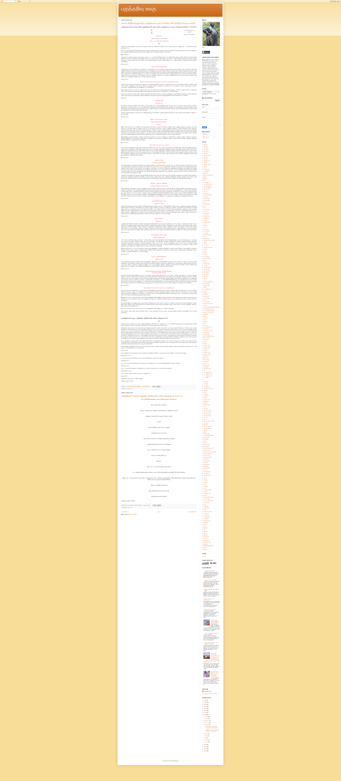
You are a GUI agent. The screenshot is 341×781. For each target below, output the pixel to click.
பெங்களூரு (205, 439)
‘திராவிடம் (205, 144)
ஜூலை (206, 733)
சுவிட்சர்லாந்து (206, 283)
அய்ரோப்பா (205, 153)
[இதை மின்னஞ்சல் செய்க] (153, 386)
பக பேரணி (205, 383)
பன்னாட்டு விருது (207, 415)
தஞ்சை (205, 300)
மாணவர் (205, 491)
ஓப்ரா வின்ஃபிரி (206, 204)
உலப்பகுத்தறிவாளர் (207, 186)
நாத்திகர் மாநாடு (207, 354)
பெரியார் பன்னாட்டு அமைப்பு (209, 451)
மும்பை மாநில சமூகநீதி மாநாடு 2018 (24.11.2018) (211, 643)
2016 (205, 748)
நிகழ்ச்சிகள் (206, 356)
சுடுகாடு (205, 278)
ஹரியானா (205, 544)
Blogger (171, 760)
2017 (205, 746)
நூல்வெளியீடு (206, 365)
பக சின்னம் (205, 381)
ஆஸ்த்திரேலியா (206, 169)
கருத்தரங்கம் (206, 213)
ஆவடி (204, 168)
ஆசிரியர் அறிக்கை (207, 164)
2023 (205, 706)
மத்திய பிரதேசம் (206, 471)
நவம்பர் (206, 718)
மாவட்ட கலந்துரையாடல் (208, 500)
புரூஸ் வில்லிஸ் (206, 437)
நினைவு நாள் (206, 359)
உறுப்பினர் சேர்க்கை (207, 187)
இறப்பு (204, 180)
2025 (205, 702)
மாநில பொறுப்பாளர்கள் (208, 497)
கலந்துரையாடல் (130, 388)
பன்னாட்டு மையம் (207, 413)
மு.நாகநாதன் (206, 502)
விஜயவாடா (205, 535)
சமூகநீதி (205, 265)
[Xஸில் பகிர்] (156, 386)
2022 (205, 708)
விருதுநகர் (205, 527)
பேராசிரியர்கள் (206, 464)
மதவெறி (205, 479)
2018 (205, 744)
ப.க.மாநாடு (205, 377)
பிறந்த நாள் (205, 423)
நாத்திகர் (205, 350)
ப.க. (204, 370)
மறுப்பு (204, 484)
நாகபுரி (204, 341)
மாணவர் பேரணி (206, 493)
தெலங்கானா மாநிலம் (208, 330)
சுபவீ (204, 280)
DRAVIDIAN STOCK (208, 545)
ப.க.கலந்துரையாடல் (207, 376)
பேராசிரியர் (205, 462)
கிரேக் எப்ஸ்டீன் (206, 238)
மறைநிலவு (205, 486)
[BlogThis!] (154, 386)
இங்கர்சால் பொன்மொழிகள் (210, 609)
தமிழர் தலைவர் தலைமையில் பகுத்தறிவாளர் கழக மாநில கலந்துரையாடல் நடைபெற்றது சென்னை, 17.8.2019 (159, 27)
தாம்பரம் (205, 305)
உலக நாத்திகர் (206, 182)
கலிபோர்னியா (206, 218)
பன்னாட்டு (205, 408)
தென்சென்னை (206, 334)
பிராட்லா (205, 419)
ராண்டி (204, 509)
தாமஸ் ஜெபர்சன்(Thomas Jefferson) (211, 307)
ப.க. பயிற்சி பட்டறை (207, 374)
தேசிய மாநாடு (206, 337)
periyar (205, 549)
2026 (205, 700)
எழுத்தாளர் (205, 196)
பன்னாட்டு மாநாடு (207, 412)
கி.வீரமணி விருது (207, 234)
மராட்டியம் (205, 480)
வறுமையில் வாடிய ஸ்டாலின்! (210, 580)
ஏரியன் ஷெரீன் (206, 198)
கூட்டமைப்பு (205, 245)
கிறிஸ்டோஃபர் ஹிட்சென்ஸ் (209, 240)
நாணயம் (205, 343)
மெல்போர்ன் (206, 506)
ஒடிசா (204, 202)
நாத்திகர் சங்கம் (206, 352)
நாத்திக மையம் (206, 348)
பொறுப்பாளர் (206, 466)
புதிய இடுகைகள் (125, 511)
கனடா (204, 227)
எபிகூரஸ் (205, 191)
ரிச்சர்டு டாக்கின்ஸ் (207, 511)
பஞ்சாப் (205, 392)
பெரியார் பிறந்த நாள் (207, 453)
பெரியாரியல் (206, 459)
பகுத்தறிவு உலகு (138, 9)
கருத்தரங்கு (206, 215)
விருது (204, 526)
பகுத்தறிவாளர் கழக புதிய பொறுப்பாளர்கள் (208, 599)
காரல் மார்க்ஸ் (206, 231)
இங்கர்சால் (205, 173)
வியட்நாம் (205, 524)
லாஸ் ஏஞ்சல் (206, 513)
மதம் (204, 477)
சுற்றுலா (205, 287)
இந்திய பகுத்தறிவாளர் (208, 175)
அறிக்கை (205, 158)
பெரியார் (205, 442)
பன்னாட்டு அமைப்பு (207, 410)
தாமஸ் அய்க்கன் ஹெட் (208, 309)
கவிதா (204, 224)
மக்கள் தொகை (206, 468)
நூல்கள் (205, 363)
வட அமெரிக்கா (206, 517)
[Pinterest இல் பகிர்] (160, 386)
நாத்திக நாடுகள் (207, 347)
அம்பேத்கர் (205, 146)
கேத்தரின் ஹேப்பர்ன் (207, 247)
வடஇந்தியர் (205, 518)
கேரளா (204, 251)
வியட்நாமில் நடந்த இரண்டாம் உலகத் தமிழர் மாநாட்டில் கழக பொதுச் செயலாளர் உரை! (215, 674)
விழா (204, 529)
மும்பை (205, 504)
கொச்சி (205, 253)
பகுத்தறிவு (205, 390)
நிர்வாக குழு (206, 357)
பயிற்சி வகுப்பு (206, 401)
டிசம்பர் (206, 716)
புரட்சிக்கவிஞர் (206, 433)
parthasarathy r (208, 691)
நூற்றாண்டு (206, 366)
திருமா (204, 319)
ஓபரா (204, 205)
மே (205, 738)
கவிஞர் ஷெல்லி (206, 222)
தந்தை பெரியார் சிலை (208, 303)
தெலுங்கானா (206, 332)
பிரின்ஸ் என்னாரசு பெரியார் (209, 421)
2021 (205, 710)
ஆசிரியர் (205, 162)
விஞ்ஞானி (205, 522)
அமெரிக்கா (205, 148)
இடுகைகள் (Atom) (132, 514)
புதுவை (205, 432)
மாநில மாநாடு (206, 498)
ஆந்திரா (205, 166)
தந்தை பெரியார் (206, 301)
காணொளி (205, 229)
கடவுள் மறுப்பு (206, 209)
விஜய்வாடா (205, 531)
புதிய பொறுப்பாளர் (207, 428)
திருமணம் (205, 318)
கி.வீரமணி (205, 233)
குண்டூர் (205, 242)
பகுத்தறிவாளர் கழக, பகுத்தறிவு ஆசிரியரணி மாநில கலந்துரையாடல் (144, 318)
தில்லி (204, 323)
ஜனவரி (206, 742)
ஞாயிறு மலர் (206, 296)
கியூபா (204, 236)
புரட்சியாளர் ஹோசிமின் (208, 435)
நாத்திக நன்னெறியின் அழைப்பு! (211, 633)
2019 (205, 714)
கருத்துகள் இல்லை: (146, 386)
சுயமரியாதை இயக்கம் (208, 281)
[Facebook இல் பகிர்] (158, 386)
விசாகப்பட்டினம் (206, 520)
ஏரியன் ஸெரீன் (206, 200)
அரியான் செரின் (206, 155)
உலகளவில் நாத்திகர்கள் (209, 570)
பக (204, 379)
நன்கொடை (205, 339)
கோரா (204, 260)
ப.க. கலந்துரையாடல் (207, 372)
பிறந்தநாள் (205, 424)
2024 (205, 704)
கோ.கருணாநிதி (206, 258)
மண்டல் (205, 470)
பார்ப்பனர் (205, 417)
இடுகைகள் (206, 134)
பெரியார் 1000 (206, 444)
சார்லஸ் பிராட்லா (206, 271)
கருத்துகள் (206, 137)
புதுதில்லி (205, 430)
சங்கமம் (205, 262)
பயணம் (205, 397)
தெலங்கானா (206, 328)
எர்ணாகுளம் (206, 193)
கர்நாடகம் (205, 211)
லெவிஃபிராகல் (206, 515)
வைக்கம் (205, 538)
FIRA (204, 547)
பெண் (204, 441)
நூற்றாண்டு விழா (207, 368)
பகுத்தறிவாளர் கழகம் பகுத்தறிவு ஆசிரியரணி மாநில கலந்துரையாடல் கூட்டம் (152, 396)
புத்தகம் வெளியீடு (207, 426)
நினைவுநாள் (206, 361)
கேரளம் (205, 249)
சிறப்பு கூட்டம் (206, 276)
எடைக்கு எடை (206, 189)
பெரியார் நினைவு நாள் (208, 448)
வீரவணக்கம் (206, 536)
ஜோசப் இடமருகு (207, 542)
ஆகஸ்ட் (207, 724)
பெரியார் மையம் (206, 455)
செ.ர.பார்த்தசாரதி (207, 289)
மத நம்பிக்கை (206, 473)
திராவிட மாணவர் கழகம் (208, 312)
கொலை (205, 254)
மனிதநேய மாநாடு (207, 489)
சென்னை (205, 292)
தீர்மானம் (205, 325)
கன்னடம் (205, 225)
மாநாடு (205, 495)
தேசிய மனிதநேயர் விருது (208, 336)
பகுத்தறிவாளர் (206, 386)
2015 (205, 751)
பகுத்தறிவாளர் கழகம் (208, 388)
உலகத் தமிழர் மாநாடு (208, 184)
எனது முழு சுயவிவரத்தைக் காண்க (209, 693)
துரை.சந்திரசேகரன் (207, 327)
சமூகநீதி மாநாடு (207, 267)
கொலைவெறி (206, 256)
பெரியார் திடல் (206, 446)
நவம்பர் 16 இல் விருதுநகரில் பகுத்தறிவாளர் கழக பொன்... (211, 727)
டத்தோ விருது (206, 298)
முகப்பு (158, 511)
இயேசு (204, 177)
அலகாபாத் (205, 157)
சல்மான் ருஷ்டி (206, 269)
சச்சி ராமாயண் (206, 263)
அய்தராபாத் (205, 151)
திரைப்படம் (205, 321)
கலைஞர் (205, 220)
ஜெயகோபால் (206, 540)
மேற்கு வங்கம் (206, 508)
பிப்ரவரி (206, 740)
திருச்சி (205, 316)
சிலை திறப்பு (206, 274)
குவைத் (205, 243)
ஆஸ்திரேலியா (206, 171)
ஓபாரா (204, 207)
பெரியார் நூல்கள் (207, 450)
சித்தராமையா (206, 272)
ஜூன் (206, 735)
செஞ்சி (205, 290)
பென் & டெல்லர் (206, 461)
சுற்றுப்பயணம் (206, 285)
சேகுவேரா (205, 294)
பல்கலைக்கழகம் (207, 404)
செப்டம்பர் (207, 722)
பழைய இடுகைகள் (192, 511)
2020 (205, 712)
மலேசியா (205, 482)
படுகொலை (205, 395)
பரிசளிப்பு (205, 403)
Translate (214, 94)
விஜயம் (205, 533)
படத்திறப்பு (205, 394)
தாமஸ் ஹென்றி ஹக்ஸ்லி (208, 310)
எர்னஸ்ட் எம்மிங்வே (207, 195)
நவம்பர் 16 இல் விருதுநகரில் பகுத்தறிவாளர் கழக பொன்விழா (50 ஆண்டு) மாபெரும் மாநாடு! (158, 23)
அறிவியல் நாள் (206, 160)
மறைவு (204, 488)
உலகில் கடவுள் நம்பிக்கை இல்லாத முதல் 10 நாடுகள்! (215, 621)
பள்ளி (204, 406)
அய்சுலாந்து (206, 149)
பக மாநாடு (205, 384)
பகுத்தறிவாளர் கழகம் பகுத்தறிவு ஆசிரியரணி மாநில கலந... (212, 730)
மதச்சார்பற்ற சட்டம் (207, 475)
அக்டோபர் (207, 720)
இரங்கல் (205, 178)
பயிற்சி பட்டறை (206, 399)
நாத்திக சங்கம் (206, 345)
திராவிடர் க (205, 314)
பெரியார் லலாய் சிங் (207, 457)
